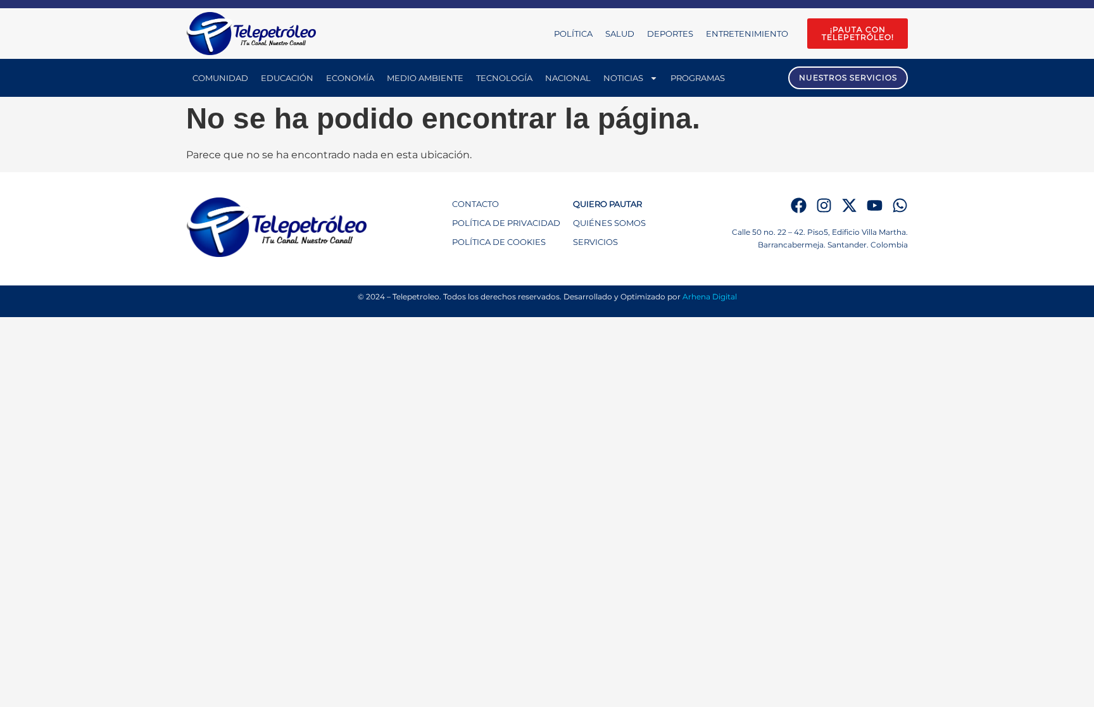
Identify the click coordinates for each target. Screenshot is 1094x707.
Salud (619, 33)
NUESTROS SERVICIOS (848, 77)
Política (573, 33)
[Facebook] (799, 205)
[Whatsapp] (900, 205)
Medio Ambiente (425, 78)
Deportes (670, 33)
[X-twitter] (849, 205)
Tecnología (504, 78)
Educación (287, 78)
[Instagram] (824, 205)
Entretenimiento (747, 33)
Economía (350, 78)
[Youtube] (875, 205)
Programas (697, 78)
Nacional (568, 78)
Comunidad (220, 78)
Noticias (623, 78)
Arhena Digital (709, 296)
